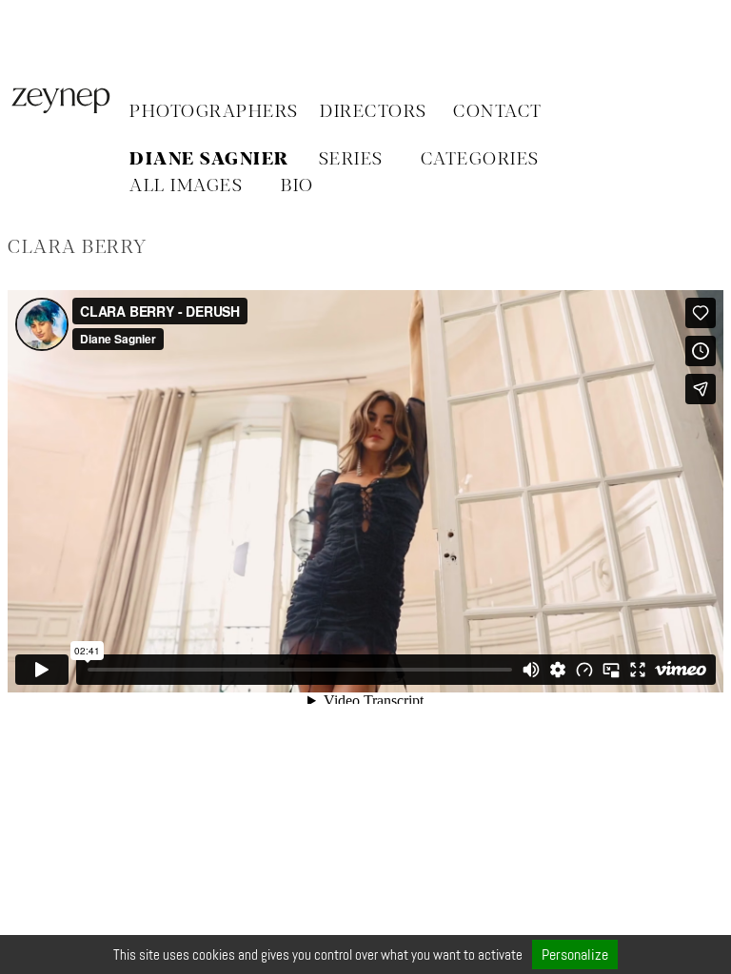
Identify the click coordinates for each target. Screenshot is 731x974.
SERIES (351, 159)
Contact (498, 112)
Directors (373, 112)
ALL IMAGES (186, 186)
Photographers (214, 112)
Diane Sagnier (209, 159)
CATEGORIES (480, 159)
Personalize (575, 954)
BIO (297, 186)
